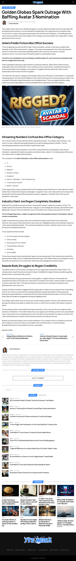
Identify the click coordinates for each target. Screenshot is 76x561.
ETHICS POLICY (43, 550)
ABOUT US (10, 550)
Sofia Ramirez (13, 23)
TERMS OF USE (31, 550)
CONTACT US (64, 550)
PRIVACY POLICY (20, 550)
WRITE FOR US (54, 550)
